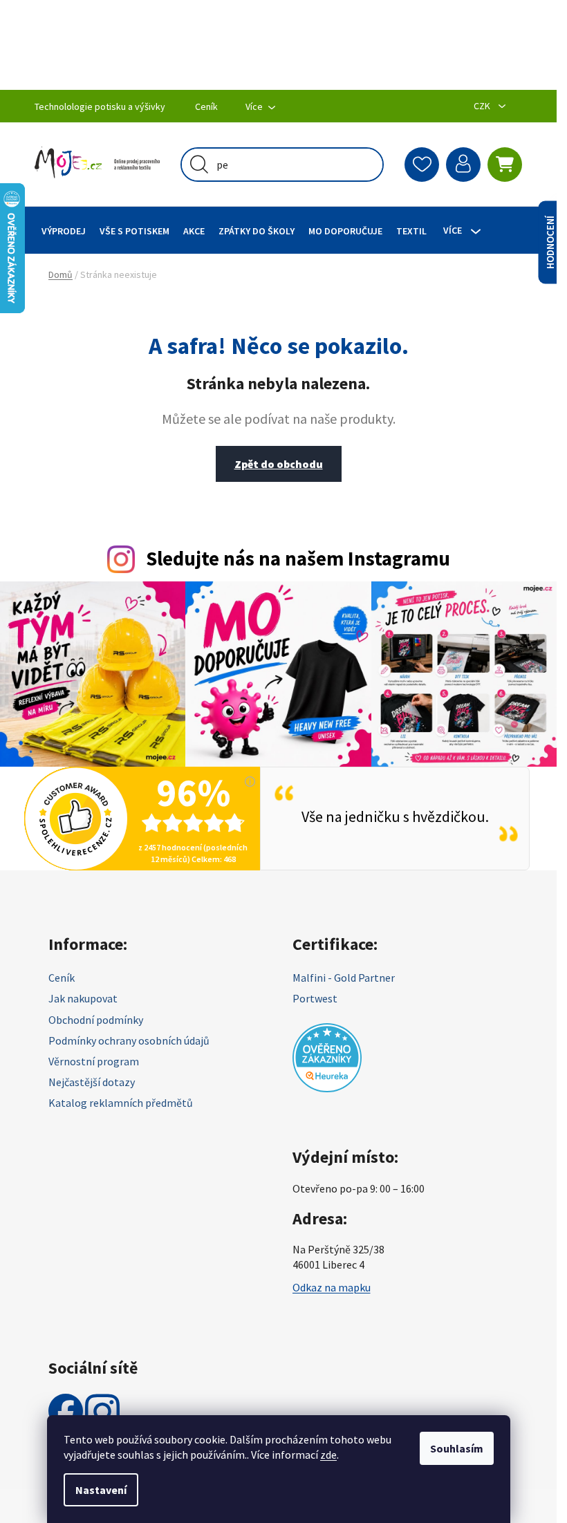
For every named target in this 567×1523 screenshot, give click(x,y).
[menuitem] (64, 230)
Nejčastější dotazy (91, 1082)
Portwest (314, 998)
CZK (483, 106)
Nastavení (101, 1490)
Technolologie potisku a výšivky (100, 106)
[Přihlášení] (463, 164)
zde (328, 1454)
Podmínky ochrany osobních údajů (129, 1040)
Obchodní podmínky (95, 1020)
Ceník (206, 106)
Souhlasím (456, 1448)
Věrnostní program (93, 1061)
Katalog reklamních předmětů (120, 1103)
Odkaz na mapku (331, 1287)
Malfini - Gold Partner (343, 977)
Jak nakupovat (83, 998)
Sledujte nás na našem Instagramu (298, 558)
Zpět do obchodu (278, 464)
